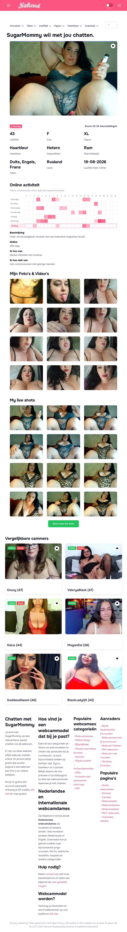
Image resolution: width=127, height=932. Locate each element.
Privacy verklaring (19, 923)
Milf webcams (110, 749)
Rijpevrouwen (83, 760)
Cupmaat (90, 25)
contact (50, 874)
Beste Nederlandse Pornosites (107, 729)
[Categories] (12, 5)
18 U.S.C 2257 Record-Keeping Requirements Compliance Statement (63, 926)
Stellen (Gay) (82, 740)
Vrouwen (15, 25)
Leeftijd (43, 25)
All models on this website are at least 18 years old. (91, 923)
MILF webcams (110, 813)
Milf (77, 788)
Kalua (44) (14, 645)
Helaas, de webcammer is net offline (62, 119)
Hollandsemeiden (84, 768)
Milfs (78, 772)
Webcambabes (110, 809)
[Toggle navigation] (119, 5)
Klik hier (53, 913)
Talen (30, 25)
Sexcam (79, 756)
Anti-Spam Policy (55, 923)
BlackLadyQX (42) (80, 700)
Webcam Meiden (111, 745)
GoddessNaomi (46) (21, 700)
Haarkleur (73, 25)
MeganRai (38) (78, 645)
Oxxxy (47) (15, 590)
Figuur (57, 25)
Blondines (82, 744)
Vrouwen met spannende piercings (82, 780)
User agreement (37, 923)
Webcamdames (84, 736)
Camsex (106, 797)
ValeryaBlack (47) (80, 590)
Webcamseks (109, 801)
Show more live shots (63, 523)
